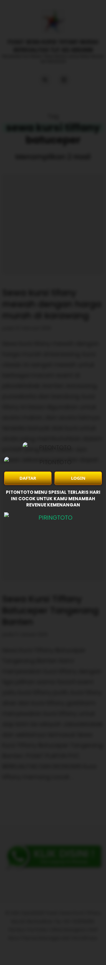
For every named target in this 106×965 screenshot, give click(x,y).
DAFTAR (27, 478)
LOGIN (78, 478)
